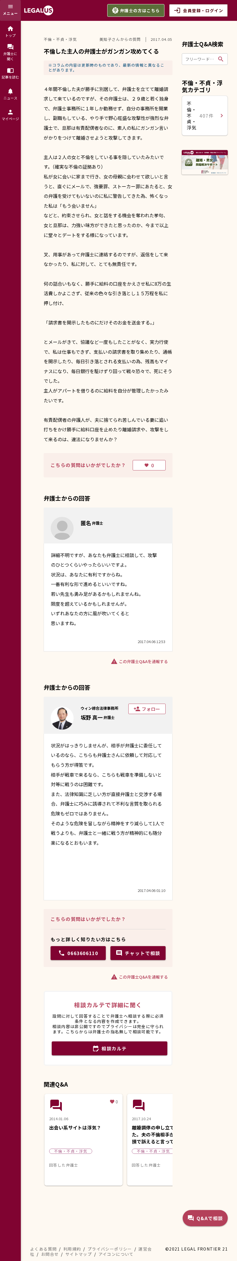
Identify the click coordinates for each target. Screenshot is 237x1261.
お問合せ (50, 1254)
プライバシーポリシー (110, 1249)
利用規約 (72, 1249)
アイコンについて (116, 1254)
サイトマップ (78, 1254)
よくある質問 (43, 1249)
